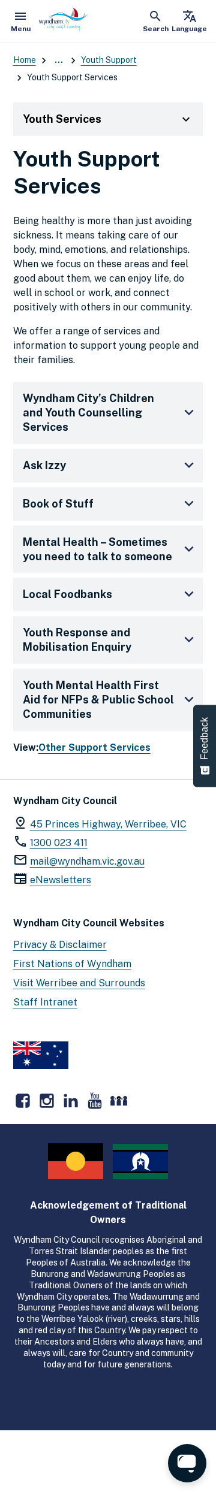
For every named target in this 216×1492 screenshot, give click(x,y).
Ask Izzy (44, 465)
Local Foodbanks (67, 594)
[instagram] (46, 1100)
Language (189, 21)
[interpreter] (118, 1100)
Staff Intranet (45, 1002)
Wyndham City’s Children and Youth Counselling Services (88, 412)
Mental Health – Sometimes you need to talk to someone (97, 549)
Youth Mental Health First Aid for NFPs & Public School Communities (98, 699)
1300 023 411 (59, 842)
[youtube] (94, 1100)
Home (24, 60)
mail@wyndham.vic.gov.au (87, 861)
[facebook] (22, 1100)
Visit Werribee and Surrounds (79, 983)
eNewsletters (60, 880)
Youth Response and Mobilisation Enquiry (77, 639)
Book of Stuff (58, 503)
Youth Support (109, 60)
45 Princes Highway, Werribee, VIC (108, 824)
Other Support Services (94, 747)
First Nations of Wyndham (72, 964)
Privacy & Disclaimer (60, 944)
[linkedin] (70, 1100)
